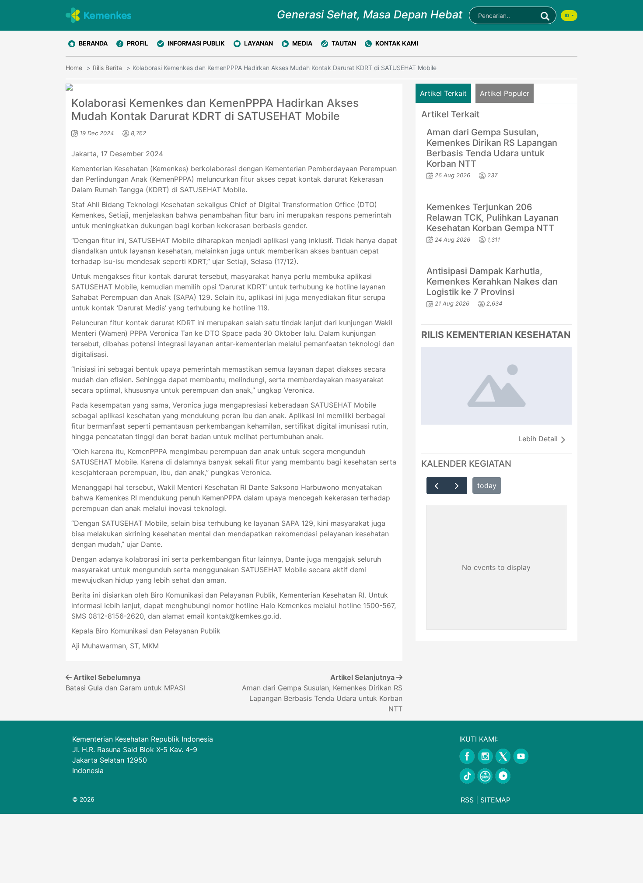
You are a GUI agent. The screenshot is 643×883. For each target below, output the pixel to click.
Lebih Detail (539, 438)
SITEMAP (495, 799)
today (486, 485)
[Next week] (457, 485)
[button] (132, 43)
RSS (467, 799)
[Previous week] (436, 485)
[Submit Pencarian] (545, 15)
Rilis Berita (107, 67)
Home (74, 67)
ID (567, 15)
